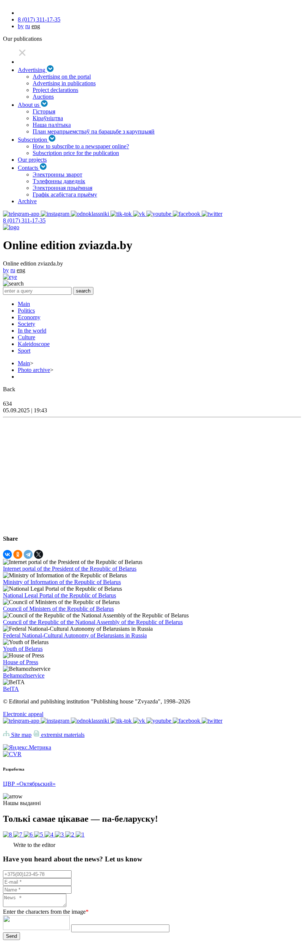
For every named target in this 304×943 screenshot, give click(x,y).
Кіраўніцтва (48, 118)
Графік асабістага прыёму (65, 194)
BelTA (11, 689)
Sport (24, 350)
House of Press (20, 662)
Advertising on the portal (62, 76)
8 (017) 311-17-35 (39, 19)
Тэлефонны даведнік (59, 181)
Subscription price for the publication (76, 153)
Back (9, 389)
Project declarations (55, 90)
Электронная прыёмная (62, 188)
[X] (38, 554)
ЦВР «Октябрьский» (29, 784)
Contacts (29, 168)
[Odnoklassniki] (17, 554)
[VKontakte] (7, 554)
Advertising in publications (64, 83)
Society (26, 324)
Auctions (43, 96)
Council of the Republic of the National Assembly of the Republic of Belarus (93, 622)
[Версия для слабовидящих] (10, 277)
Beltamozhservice (23, 675)
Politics (26, 310)
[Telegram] (28, 554)
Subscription (33, 139)
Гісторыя (44, 111)
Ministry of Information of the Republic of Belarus (62, 582)
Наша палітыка (52, 125)
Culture (26, 337)
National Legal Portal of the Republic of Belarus (59, 595)
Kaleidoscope (34, 344)
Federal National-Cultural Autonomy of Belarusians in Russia (75, 635)
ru (27, 26)
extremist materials (62, 735)
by (21, 26)
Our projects (32, 159)
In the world (32, 330)
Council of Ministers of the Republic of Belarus (58, 609)
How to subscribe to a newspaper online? (81, 146)
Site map (21, 735)
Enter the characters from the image (46, 912)
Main (24, 304)
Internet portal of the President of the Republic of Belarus (69, 569)
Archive (27, 201)
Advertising (32, 70)
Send (11, 936)
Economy (29, 317)
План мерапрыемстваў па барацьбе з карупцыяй (94, 131)
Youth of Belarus (23, 649)
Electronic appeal (23, 714)
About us (29, 105)
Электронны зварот (57, 174)
